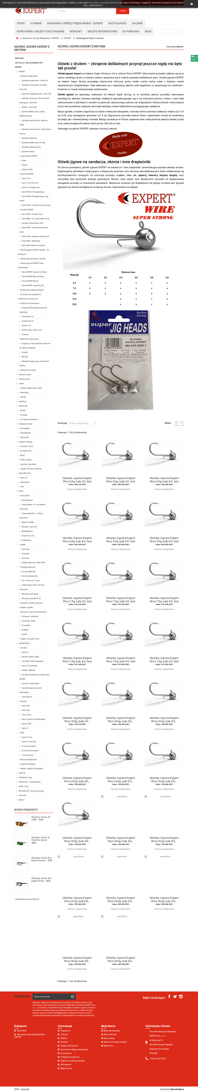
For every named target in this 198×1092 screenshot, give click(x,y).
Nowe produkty (26, 809)
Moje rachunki (110, 1034)
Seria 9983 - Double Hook (32, 214)
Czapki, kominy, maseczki (31, 469)
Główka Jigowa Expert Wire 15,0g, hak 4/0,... (120, 839)
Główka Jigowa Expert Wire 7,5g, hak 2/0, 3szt (120, 599)
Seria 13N (25, 706)
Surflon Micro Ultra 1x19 (31, 330)
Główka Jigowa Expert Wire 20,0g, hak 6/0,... (120, 959)
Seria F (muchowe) (29, 666)
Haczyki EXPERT (26, 210)
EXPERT (21, 71)
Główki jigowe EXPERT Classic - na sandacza (33, 252)
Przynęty (23, 415)
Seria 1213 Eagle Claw (30, 187)
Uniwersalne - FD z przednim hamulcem (32, 506)
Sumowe (25, 558)
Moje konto (108, 1026)
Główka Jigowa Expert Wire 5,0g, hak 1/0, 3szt (77, 479)
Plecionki (24, 589)
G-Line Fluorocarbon (30, 751)
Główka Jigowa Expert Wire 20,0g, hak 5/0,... (77, 959)
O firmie (36, 23)
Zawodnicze (26, 697)
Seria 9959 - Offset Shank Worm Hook (33, 229)
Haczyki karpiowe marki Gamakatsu (30, 690)
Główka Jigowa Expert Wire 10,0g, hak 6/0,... (164, 779)
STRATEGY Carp (25, 777)
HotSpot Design (25, 442)
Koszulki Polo (26, 451)
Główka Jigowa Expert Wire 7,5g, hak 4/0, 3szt (77, 659)
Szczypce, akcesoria (29, 419)
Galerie (137, 23)
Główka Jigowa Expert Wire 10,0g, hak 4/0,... (77, 779)
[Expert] (33, 10)
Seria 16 (24, 728)
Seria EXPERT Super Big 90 (32, 285)
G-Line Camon (27, 755)
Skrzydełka (25, 428)
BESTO (21, 800)
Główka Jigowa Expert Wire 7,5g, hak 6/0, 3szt (164, 659)
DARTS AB (22, 406)
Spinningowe (27, 500)
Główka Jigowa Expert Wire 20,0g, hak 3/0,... (120, 899)
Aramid (24, 352)
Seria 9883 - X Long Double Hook (35, 219)
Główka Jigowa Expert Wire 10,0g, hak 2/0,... (120, 719)
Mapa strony (66, 1068)
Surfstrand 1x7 (27, 316)
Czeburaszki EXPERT (28, 156)
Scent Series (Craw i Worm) (32, 585)
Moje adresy (109, 1038)
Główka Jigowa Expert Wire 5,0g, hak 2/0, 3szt (120, 479)
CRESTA (21, 773)
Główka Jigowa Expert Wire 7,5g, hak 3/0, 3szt (164, 599)
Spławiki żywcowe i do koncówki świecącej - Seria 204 (34, 100)
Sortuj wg (62, 423)
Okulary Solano (24, 374)
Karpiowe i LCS (27, 536)
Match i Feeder (27, 522)
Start (21, 23)
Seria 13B (25, 710)
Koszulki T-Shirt (26, 446)
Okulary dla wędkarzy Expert (32, 290)
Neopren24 (24, 482)
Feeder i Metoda (28, 670)
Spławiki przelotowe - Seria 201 (34, 80)
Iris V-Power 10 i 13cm (30, 580)
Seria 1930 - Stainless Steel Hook (35, 236)
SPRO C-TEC (23, 786)
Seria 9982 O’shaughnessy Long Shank (33, 198)
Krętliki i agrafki (26, 607)
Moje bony (108, 1046)
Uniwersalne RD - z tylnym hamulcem (31, 515)
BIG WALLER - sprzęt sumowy (31, 791)
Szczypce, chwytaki (29, 616)
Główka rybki (27, 169)
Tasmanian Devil (25, 424)
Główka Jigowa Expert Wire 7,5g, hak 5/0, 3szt (120, 659)
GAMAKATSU (24, 643)
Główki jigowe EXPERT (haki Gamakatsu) (30, 265)
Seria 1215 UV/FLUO (30, 183)
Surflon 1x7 (26, 325)
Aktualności (117, 23)
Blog (148, 31)
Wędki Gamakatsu (28, 764)
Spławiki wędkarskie (29, 76)
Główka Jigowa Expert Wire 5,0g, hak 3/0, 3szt (164, 479)
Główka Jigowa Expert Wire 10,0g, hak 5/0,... (120, 779)
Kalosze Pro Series (28, 370)
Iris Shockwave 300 (29, 576)
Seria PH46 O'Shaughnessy (32, 192)
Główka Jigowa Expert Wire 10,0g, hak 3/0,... (164, 719)
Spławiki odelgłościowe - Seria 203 (36, 94)
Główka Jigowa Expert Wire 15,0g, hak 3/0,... (77, 839)
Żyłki (22, 733)
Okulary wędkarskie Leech (31, 388)
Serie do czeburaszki (30, 683)
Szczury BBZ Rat (28, 571)
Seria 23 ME (26, 724)
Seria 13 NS (26, 715)
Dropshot (25, 554)
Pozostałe (25, 625)
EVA (22, 487)
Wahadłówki (25, 433)
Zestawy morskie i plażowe (31, 603)
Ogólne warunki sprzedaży (72, 1061)
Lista (182, 425)
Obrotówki (24, 437)
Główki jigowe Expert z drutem (33, 259)
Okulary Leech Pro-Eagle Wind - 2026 (41, 879)
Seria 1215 (25, 178)
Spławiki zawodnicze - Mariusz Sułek (33, 122)
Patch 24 (23, 478)
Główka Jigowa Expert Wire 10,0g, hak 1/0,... (77, 719)
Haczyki (23, 648)
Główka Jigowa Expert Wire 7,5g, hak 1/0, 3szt (77, 599)
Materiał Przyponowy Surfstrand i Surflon (34, 363)
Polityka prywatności (69, 1057)
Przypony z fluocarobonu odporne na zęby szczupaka (34, 345)
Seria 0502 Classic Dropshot (33, 245)
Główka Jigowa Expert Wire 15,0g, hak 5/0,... (164, 839)
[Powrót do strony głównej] (17, 38)
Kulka (23, 160)
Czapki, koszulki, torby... (30, 639)
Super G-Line (26, 737)
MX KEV (24, 357)
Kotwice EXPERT (27, 174)
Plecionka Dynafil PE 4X (31, 598)
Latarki (24, 634)
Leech (21, 383)
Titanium (25, 334)
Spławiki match (27, 151)
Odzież (23, 397)
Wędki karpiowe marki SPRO (33, 562)
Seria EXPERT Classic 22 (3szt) (34, 272)
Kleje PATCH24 (24, 473)
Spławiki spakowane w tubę (33, 142)
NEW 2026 (19, 58)
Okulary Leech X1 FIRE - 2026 (40, 818)
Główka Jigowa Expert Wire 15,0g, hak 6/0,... (77, 899)
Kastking (22, 401)
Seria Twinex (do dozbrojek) (33, 719)
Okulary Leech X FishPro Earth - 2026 (40, 840)
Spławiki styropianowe (31, 147)
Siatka (176, 425)
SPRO (20, 491)
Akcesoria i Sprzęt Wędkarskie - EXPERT (75, 23)
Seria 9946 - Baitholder (30, 241)
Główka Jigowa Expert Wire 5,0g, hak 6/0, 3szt (164, 539)
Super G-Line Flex (28, 742)
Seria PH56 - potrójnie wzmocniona (36, 205)
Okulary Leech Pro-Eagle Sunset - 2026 (41, 859)
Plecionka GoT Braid (29, 594)
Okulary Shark (24, 379)
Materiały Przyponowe (29, 339)
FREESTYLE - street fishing (29, 782)
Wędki (23, 410)
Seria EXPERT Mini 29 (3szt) (32, 276)
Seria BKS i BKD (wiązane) (32, 661)
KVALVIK (22, 795)
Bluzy (22, 455)
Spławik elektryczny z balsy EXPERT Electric (32, 114)
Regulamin (65, 1031)
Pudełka (24, 630)
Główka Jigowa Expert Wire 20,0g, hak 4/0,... (164, 899)
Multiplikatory (27, 531)
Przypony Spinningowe (29, 303)
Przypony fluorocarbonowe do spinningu (33, 310)
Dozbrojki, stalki (28, 621)
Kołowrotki (24, 496)
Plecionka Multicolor (28, 759)
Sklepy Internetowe (102, 31)
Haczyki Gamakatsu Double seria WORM (34, 677)
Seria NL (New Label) (30, 657)
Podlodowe (26, 540)
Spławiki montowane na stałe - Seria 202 (33, 87)
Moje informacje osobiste (115, 1042)
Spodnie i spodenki (28, 464)
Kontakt (76, 31)
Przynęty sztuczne (27, 567)
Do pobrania (131, 31)
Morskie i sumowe (29, 527)
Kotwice (23, 701)
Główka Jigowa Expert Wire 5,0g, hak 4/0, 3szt (77, 539)
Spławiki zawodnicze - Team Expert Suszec (35, 131)
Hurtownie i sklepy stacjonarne (40, 31)
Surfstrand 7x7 (27, 321)
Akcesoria (24, 392)
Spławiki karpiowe (29, 138)
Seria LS (24, 652)
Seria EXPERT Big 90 (29, 281)
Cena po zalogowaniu (77, 489)
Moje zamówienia (112, 1031)
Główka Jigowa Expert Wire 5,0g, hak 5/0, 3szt (120, 539)
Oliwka (24, 165)
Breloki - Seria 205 (29, 107)
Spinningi (25, 549)
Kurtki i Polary (25, 460)
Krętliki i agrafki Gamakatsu (31, 768)
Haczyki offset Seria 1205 (32, 223)
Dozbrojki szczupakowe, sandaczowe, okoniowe (29, 296)
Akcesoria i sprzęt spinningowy (33, 612)
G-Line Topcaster (28, 746)
